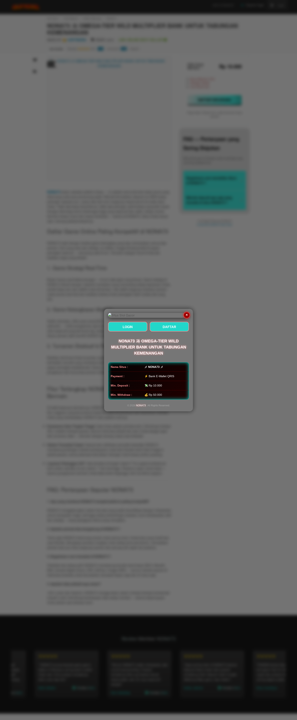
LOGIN (128, 327)
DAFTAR (169, 327)
